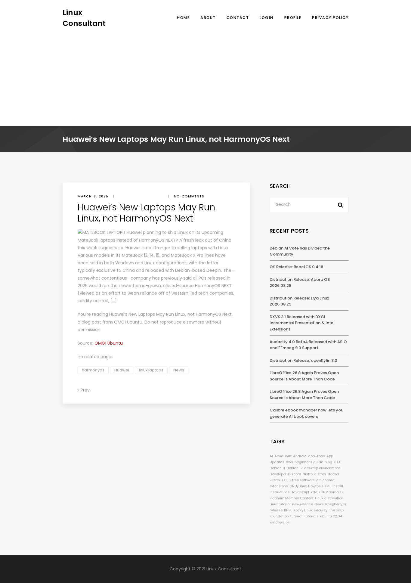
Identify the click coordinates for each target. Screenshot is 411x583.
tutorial (296, 516)
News (178, 370)
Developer (278, 474)
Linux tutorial (280, 504)
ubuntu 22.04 (331, 516)
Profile (292, 17)
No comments (189, 196)
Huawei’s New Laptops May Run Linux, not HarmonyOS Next (170, 314)
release (276, 510)
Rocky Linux (302, 510)
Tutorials (311, 516)
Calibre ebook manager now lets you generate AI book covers (306, 413)
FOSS (286, 480)
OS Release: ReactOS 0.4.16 (296, 267)
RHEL (288, 510)
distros (320, 474)
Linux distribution (329, 498)
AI (271, 456)
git (318, 480)
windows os (280, 522)
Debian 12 (294, 468)
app (311, 456)
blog (328, 462)
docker (333, 474)
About (208, 17)
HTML (326, 486)
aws (289, 462)
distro (308, 474)
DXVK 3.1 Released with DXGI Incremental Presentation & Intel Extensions (302, 323)
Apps (320, 456)
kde (314, 492)
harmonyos (93, 370)
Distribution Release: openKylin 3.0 (303, 360)
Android (300, 456)
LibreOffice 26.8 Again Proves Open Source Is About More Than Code (304, 376)
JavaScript (300, 492)
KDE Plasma (329, 492)
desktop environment (322, 468)
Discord (294, 474)
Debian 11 (277, 468)
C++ (337, 462)
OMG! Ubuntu (128, 322)
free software (303, 480)
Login (266, 17)
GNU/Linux (298, 486)
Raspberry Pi (335, 504)
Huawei (121, 370)
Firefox (275, 480)
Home (183, 17)
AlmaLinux (283, 456)
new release (302, 504)
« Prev (84, 390)
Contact (238, 17)
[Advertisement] (205, 74)
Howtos (314, 486)
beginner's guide (309, 462)
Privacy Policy (330, 17)
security (320, 510)
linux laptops (151, 370)
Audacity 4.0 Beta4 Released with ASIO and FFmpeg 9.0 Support (308, 345)
